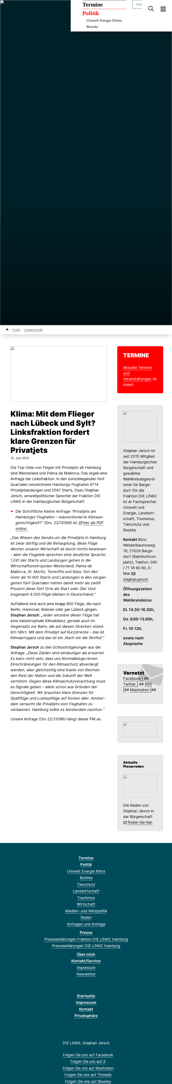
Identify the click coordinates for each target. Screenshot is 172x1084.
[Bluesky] (36, 9)
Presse (86, 932)
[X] (15, 9)
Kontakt (86, 1009)
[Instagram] (42, 9)
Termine (92, 4)
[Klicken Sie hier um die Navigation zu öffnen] (163, 9)
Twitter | (130, 684)
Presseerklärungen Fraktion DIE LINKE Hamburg (86, 939)
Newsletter (86, 974)
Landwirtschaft (33, 329)
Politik (90, 13)
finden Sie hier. (140, 822)
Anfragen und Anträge (86, 924)
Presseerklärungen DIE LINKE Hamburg (86, 946)
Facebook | (133, 678)
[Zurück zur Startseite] (7, 329)
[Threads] (29, 9)
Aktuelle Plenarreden (133, 764)
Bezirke (92, 27)
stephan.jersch (135, 579)
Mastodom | (140, 690)
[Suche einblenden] (151, 9)
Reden (86, 917)
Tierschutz (86, 884)
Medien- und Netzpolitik (86, 911)
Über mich (86, 954)
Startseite (86, 996)
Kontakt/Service (86, 961)
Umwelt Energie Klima (104, 20)
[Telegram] (49, 9)
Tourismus (86, 897)
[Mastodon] (22, 9)
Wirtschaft (86, 904)
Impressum (86, 967)
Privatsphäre (86, 1015)
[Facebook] (8, 9)
